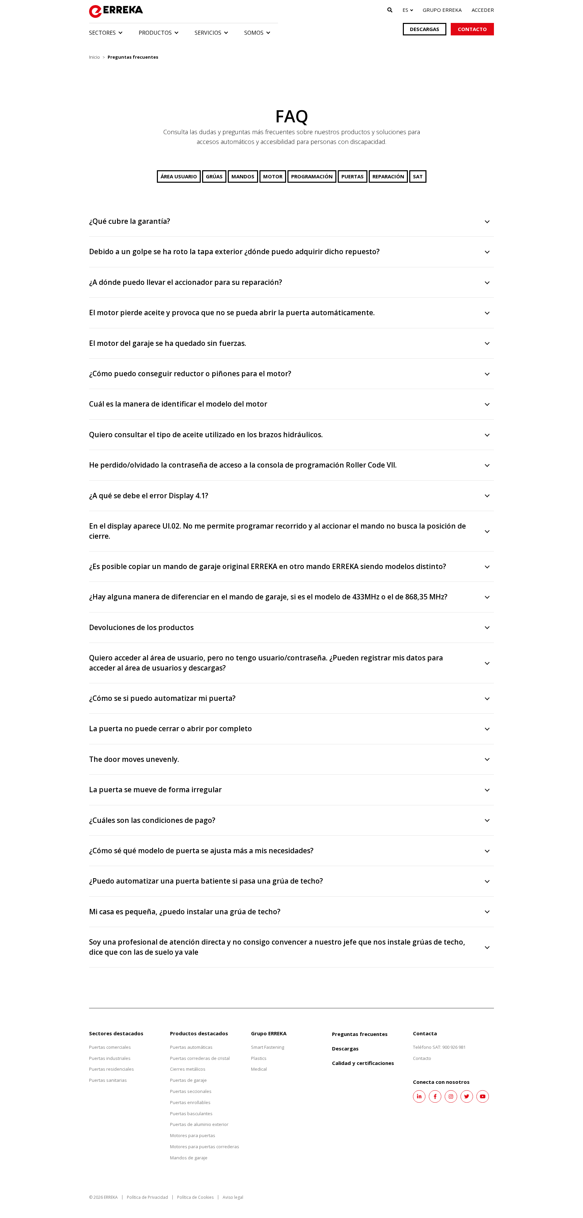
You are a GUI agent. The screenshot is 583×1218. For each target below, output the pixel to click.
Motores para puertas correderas (204, 1146)
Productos (155, 32)
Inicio (94, 57)
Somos (253, 32)
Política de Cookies (195, 1197)
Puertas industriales (110, 1058)
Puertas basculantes (191, 1113)
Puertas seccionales (191, 1091)
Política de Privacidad (147, 1197)
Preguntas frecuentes (360, 1034)
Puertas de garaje (188, 1080)
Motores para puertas (192, 1135)
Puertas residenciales (111, 1069)
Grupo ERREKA (442, 9)
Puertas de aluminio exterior (199, 1124)
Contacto (472, 29)
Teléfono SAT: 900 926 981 (439, 1047)
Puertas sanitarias (108, 1080)
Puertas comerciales (110, 1047)
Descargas (424, 29)
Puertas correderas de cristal (200, 1058)
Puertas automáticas (191, 1047)
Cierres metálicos (187, 1069)
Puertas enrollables (190, 1102)
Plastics (259, 1058)
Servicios (208, 32)
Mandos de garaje (188, 1158)
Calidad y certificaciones (363, 1063)
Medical (259, 1069)
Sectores (102, 32)
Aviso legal (233, 1197)
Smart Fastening (267, 1047)
